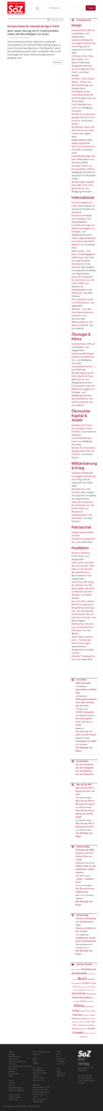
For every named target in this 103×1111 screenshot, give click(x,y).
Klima (79, 1005)
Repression (13, 1068)
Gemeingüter (38, 1068)
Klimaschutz (89, 1006)
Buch (82, 978)
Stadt (10, 1076)
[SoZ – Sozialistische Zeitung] (16, 8)
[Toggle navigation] (37, 8)
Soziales (12, 1071)
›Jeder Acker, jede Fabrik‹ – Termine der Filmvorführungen (82, 640)
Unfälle (35, 1063)
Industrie (36, 1075)
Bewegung (37, 1054)
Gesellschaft (13, 1059)
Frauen (87, 990)
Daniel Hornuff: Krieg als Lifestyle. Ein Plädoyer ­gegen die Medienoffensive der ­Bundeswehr (83, 588)
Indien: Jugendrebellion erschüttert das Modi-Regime (83, 241)
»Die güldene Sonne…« (83, 366)
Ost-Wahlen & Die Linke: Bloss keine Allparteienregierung (82, 94)
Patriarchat (13, 1064)
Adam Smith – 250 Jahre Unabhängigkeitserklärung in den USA (83, 254)
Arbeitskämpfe (14, 1095)
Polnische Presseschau (86, 1025)
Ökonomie (89, 1019)
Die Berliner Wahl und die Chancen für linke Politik (83, 130)
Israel (82, 1001)
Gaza (92, 990)
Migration (87, 1015)
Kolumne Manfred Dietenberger (39, 1100)
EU (88, 987)
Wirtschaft (84, 1037)
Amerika (77, 970)
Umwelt (78, 1032)
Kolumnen (36, 1085)
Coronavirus (76, 983)
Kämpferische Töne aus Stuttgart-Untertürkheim (82, 428)
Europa (92, 987)
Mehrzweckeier (83, 683)
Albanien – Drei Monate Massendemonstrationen (82, 312)
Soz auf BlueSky (84, 771)
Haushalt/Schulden (40, 1073)
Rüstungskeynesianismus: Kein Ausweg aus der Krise (86, 702)
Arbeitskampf (88, 969)
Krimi (59, 1054)
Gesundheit (91, 994)
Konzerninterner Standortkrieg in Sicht (33, 26)
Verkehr (87, 1033)
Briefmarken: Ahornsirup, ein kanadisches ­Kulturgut (82, 627)
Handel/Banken (38, 1070)
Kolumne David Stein (40, 1089)
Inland (11, 1052)
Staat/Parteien (14, 1073)
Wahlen (92, 1033)
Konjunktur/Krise (39, 1078)
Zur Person (61, 1064)
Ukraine (91, 1028)
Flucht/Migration (15, 1056)
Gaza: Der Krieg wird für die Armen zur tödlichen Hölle (83, 280)
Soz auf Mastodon (85, 774)
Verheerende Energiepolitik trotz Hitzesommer (83, 356)
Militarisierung (78, 1018)
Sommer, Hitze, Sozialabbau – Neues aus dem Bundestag (83, 82)
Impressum (61, 1073)
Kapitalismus (90, 1001)
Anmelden (36, 1106)
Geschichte (79, 993)
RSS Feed (60, 1075)
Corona (91, 979)
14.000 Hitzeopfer (85, 712)
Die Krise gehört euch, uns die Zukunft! (84, 721)
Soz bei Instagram (85, 767)
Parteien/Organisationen (42, 1052)
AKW (34, 1058)
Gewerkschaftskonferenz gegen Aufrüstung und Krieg (83, 43)
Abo (58, 1068)
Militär (92, 1015)
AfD (73, 970)
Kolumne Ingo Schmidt (41, 1092)
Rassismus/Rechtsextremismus (20, 1066)
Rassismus (77, 1028)
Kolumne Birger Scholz (41, 1087)
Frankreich (81, 990)
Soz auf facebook (85, 764)
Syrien (84, 1029)
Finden (90, 8)
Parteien (88, 1022)
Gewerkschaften (82, 997)
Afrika (11, 1080)
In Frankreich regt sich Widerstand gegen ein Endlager (83, 228)
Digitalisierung (82, 987)
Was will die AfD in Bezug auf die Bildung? (85, 813)
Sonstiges (60, 1061)
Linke (93, 1011)
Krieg (75, 1010)
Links (59, 1071)
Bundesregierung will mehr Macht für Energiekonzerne (82, 185)
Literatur (77, 1015)
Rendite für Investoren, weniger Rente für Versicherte (83, 117)
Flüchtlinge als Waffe (86, 741)
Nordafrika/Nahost (16, 1088)
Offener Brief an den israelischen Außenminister (86, 869)
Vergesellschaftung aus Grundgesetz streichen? (83, 69)
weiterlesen (57, 62)
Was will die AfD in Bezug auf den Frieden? (85, 791)
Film (74, 990)
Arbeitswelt (79, 973)
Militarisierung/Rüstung (17, 1061)
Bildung (11, 1054)
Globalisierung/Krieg (16, 1090)
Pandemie (81, 1022)
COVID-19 (87, 983)
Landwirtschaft (85, 1011)
